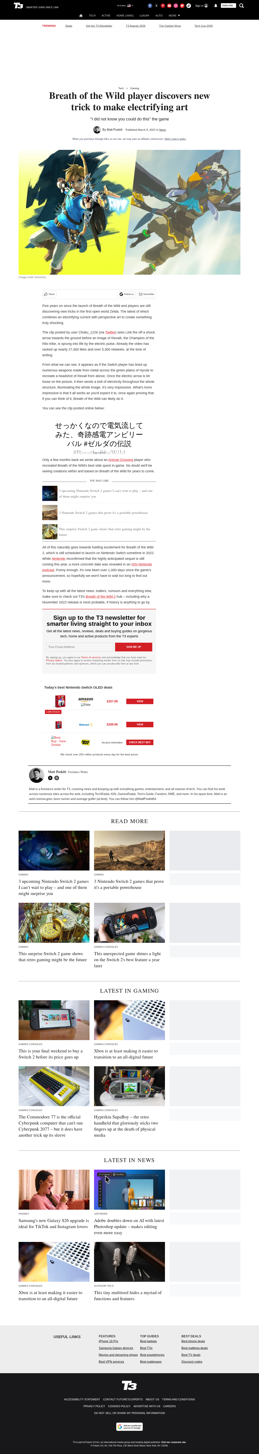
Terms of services (91, 657)
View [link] (140, 701)
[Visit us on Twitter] (156, 5)
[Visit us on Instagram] (175, 5)
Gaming (134, 88)
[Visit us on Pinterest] (163, 5)
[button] (99, 701)
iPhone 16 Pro (108, 1341)
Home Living (124, 15)
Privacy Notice (54, 660)
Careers (169, 1406)
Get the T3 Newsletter (99, 25)
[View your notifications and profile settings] (216, 5)
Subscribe (227, 5)
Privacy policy (94, 1406)
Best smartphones (152, 1354)
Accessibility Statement (82, 1399)
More (173, 15)
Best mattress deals (194, 1348)
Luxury (144, 15)
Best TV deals (190, 1354)
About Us (152, 1399)
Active (106, 15)
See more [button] (99, 453)
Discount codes (191, 1361)
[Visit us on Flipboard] (182, 5)
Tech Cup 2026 (204, 25)
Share (52, 294)
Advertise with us (146, 1406)
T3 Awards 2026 (135, 25)
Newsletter (148, 294)
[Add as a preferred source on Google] (129, 1427)
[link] (58, 701)
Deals (68, 25)
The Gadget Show (170, 25)
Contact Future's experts (123, 1399)
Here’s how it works (175, 139)
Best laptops (148, 1341)
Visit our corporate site (173, 1442)
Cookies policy (119, 1406)
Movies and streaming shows (118, 1354)
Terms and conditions (178, 1399)
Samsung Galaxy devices (116, 1348)
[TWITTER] (51, 777)
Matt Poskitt (114, 129)
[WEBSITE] (57, 777)
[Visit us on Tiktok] (188, 5)
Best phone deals (193, 1341)
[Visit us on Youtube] (169, 5)
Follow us (129, 294)
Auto (159, 15)
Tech (92, 15)
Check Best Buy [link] (140, 742)
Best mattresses (151, 1361)
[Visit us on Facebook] (150, 5)
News (162, 129)
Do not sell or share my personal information (129, 1413)
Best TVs (146, 1348)
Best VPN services (111, 1361)
